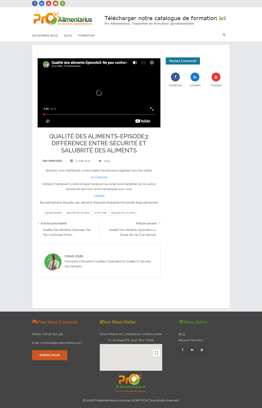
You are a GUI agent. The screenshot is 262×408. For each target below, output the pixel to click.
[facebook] (34, 3)
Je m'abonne (99, 177)
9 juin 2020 (82, 161)
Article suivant (146, 223)
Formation (86, 35)
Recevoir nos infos (191, 340)
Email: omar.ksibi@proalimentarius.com (57, 343)
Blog (68, 35)
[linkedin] (41, 3)
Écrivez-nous (50, 355)
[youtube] (48, 3)
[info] (62, 3)
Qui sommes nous (45, 35)
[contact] (55, 3)
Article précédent (54, 223)
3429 (107, 161)
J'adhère (99, 195)
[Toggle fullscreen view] (156, 352)
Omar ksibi (52, 161)
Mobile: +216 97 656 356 (47, 334)
